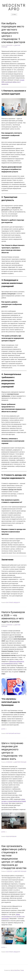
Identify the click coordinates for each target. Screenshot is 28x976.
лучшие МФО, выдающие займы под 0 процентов (12, 82)
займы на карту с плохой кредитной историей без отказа (13, 801)
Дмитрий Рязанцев (20, 762)
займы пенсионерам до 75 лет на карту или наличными (12, 916)
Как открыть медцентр (13, 602)
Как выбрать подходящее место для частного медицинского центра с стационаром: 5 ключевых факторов (13, 33)
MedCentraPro (14, 7)
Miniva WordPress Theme (17, 970)
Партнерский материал (13, 733)
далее (3, 728)
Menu (14, 14)
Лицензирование (11, 836)
